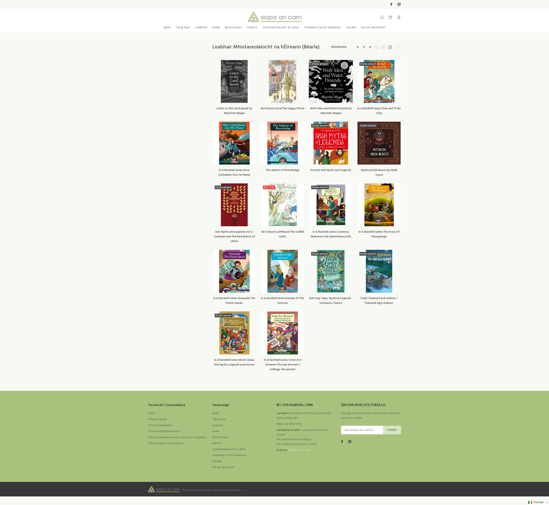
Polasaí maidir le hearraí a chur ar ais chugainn (177, 437)
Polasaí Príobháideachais (164, 431)
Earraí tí (252, 27)
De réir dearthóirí (373, 27)
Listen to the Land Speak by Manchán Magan (234, 111)
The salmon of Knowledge (282, 170)
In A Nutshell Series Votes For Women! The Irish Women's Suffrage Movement (282, 365)
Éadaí (216, 27)
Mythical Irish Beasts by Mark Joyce (379, 172)
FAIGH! (392, 430)
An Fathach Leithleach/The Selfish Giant (282, 234)
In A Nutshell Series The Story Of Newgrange (379, 234)
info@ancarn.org (299, 450)
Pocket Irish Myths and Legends (331, 170)
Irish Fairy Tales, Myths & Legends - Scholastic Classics (331, 301)
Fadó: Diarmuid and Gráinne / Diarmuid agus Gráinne (379, 301)
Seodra (351, 27)
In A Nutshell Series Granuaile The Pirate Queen (234, 301)
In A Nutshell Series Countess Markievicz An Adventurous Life (331, 234)
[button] (538, 502)
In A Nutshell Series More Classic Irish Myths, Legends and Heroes (234, 362)
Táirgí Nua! (183, 27)
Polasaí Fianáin (157, 419)
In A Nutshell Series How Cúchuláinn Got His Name (234, 172)
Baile (167, 27)
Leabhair (201, 27)
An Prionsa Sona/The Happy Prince (283, 108)
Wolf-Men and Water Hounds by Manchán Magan (331, 111)
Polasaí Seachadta (160, 425)
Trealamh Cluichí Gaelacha (322, 27)
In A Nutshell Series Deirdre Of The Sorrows (282, 301)
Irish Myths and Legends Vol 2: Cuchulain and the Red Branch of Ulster (234, 236)
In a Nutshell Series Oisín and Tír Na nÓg (379, 111)
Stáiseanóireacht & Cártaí (281, 27)
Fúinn (151, 413)
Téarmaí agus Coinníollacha (165, 443)
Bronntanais (233, 27)
